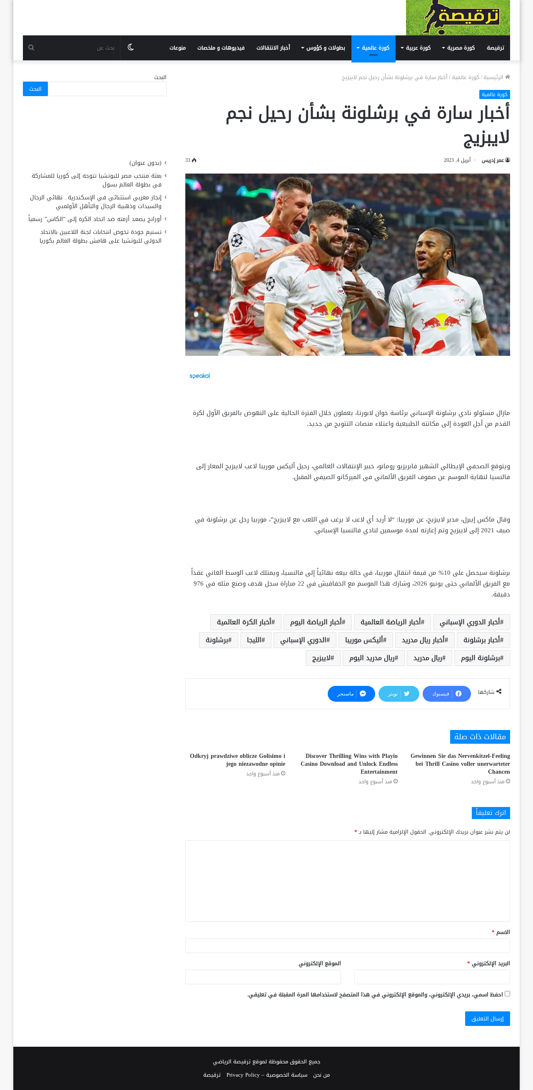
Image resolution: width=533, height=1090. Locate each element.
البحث (160, 77)
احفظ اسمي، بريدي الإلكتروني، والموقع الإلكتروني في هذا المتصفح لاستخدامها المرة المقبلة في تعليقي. (375, 994)
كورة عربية (418, 47)
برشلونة (217, 639)
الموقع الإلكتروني (320, 963)
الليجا (254, 639)
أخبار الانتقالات (273, 47)
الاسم (501, 932)
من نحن (321, 1075)
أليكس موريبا (364, 639)
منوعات (177, 47)
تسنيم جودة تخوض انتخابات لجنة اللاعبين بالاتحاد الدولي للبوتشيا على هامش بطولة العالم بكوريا (101, 236)
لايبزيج (321, 657)
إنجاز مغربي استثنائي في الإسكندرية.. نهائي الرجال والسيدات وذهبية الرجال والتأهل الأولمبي (96, 201)
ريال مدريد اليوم (372, 657)
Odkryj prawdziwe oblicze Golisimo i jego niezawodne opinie (237, 760)
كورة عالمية (375, 47)
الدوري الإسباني (303, 639)
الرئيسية (494, 77)
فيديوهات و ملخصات (221, 47)
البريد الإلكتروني (488, 963)
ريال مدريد (427, 657)
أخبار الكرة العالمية (244, 622)
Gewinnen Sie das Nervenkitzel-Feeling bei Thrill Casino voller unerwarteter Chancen (460, 763)
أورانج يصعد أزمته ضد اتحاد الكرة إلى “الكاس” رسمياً (95, 219)
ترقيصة (495, 47)
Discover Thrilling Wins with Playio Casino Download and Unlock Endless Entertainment (349, 763)
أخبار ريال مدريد (423, 639)
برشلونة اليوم (480, 657)
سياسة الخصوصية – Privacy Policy (267, 1075)
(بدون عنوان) (146, 163)
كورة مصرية (461, 47)
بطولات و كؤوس (325, 47)
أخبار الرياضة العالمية (391, 622)
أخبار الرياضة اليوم (316, 622)
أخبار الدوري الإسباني (470, 622)
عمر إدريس (493, 160)
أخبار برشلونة (481, 639)
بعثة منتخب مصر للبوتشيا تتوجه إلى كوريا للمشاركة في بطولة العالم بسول (97, 180)
